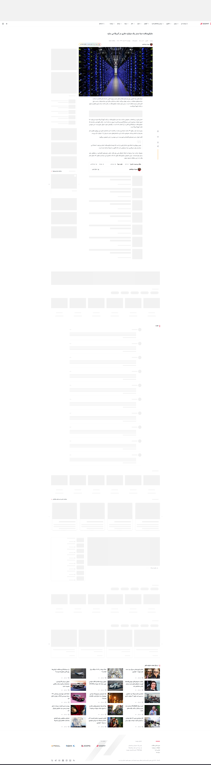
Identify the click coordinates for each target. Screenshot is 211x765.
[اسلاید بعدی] (49, 184)
